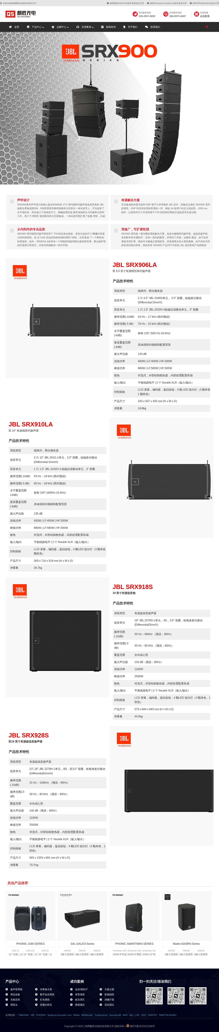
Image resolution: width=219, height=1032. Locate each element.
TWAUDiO (23, 1015)
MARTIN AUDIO (167, 1015)
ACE (143, 1015)
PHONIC (41, 1015)
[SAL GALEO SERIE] (82, 916)
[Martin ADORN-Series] (186, 916)
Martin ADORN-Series (186, 943)
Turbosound (100, 1015)
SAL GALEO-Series (82, 943)
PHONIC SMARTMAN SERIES (134, 943)
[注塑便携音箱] (30, 916)
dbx (131, 1015)
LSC (137, 1015)
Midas (76, 1015)
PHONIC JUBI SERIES (30, 943)
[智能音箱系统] (134, 916)
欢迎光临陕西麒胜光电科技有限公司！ (20, 3)
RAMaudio (87, 1015)
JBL (33, 1015)
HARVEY (152, 1015)
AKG (125, 1015)
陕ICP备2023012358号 (142, 1026)
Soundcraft (115, 1015)
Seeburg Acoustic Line (59, 1015)
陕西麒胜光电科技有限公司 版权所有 (104, 1026)
